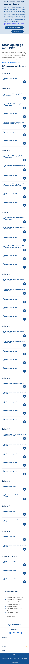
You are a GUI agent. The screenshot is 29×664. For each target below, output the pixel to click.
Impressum (9, 654)
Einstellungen (17, 31)
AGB (14, 654)
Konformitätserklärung (22, 658)
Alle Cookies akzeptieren (14, 27)
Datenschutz (19, 654)
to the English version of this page (11, 62)
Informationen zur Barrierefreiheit (9, 658)
